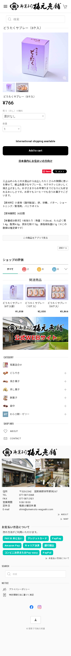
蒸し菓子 (15, 389)
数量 (5, 123)
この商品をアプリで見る (35, 238)
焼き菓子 (15, 381)
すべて (10, 269)
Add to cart (35, 150)
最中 (12, 406)
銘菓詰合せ (16, 364)
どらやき (15, 373)
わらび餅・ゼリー (19, 414)
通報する (63, 248)
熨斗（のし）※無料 (13, 111)
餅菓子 (13, 397)
